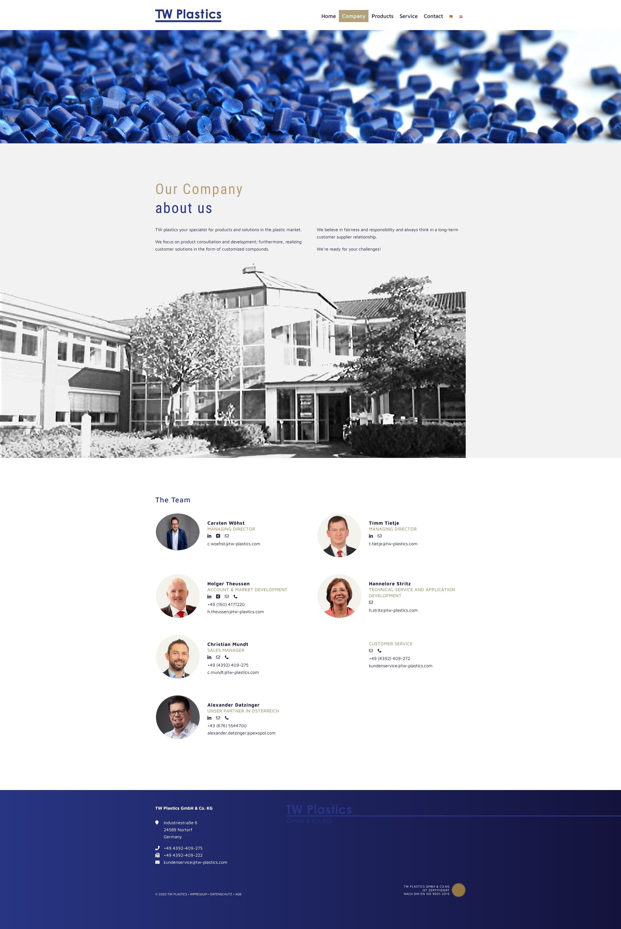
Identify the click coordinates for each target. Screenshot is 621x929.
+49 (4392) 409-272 (389, 658)
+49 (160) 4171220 (226, 604)
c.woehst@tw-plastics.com (233, 543)
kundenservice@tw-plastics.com (401, 665)
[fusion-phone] (235, 596)
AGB (238, 894)
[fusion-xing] (218, 536)
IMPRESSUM (198, 894)
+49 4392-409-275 (183, 848)
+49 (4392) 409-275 (227, 665)
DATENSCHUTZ (221, 894)
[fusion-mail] (227, 536)
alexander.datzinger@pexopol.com (241, 732)
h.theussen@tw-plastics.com (235, 611)
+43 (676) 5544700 (227, 725)
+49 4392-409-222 (183, 855)
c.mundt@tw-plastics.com (233, 672)
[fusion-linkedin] (209, 536)
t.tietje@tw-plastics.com (393, 543)
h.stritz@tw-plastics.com (393, 610)
